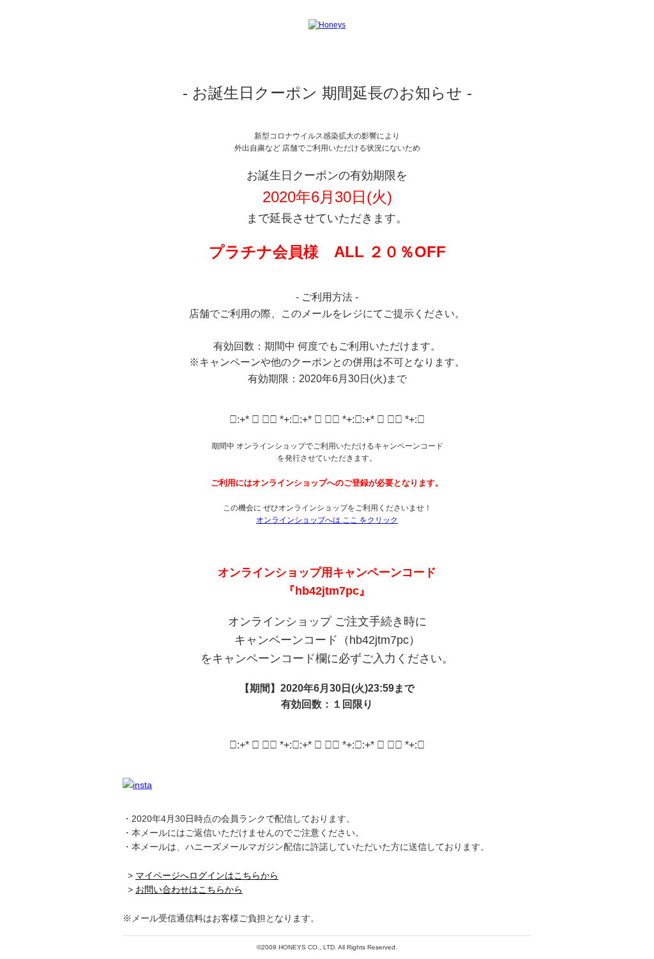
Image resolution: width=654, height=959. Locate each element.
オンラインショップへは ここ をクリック (327, 520)
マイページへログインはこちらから (206, 875)
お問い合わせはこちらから (189, 889)
